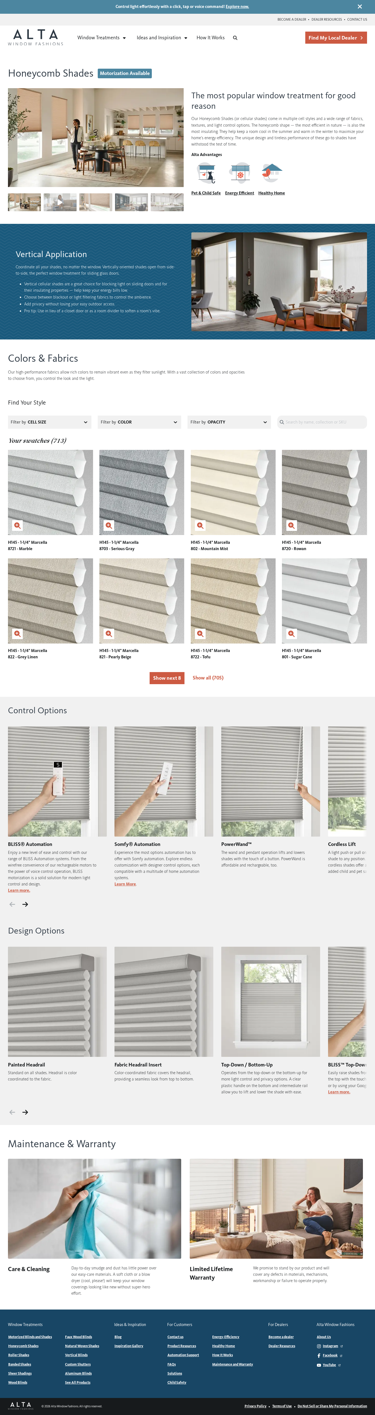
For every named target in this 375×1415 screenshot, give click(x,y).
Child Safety (176, 1382)
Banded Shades (19, 1364)
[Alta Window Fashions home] (35, 38)
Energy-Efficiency (225, 1337)
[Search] (235, 37)
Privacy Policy (256, 1406)
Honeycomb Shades (23, 1346)
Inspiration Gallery (128, 1346)
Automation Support (183, 1355)
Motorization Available (125, 73)
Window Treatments (98, 38)
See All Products (77, 1382)
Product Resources (181, 1346)
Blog (118, 1337)
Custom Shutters (78, 1364)
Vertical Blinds (76, 1355)
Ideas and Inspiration (159, 38)
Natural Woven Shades (82, 1346)
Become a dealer (292, 19)
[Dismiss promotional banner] (360, 6)
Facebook (330, 1355)
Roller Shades (18, 1355)
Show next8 (167, 678)
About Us (324, 1337)
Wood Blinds (17, 1382)
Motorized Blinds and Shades (30, 1337)
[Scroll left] (12, 904)
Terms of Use (282, 1406)
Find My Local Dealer (333, 38)
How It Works (211, 38)
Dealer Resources (327, 19)
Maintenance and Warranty (232, 1364)
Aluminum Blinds (78, 1373)
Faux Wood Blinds (78, 1337)
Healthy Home (223, 1346)
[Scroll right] (25, 904)
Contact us (357, 19)
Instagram (330, 1346)
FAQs (171, 1364)
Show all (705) (208, 678)
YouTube (329, 1365)
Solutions (174, 1373)
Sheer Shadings (20, 1373)
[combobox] (64, 422)
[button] (180, 138)
